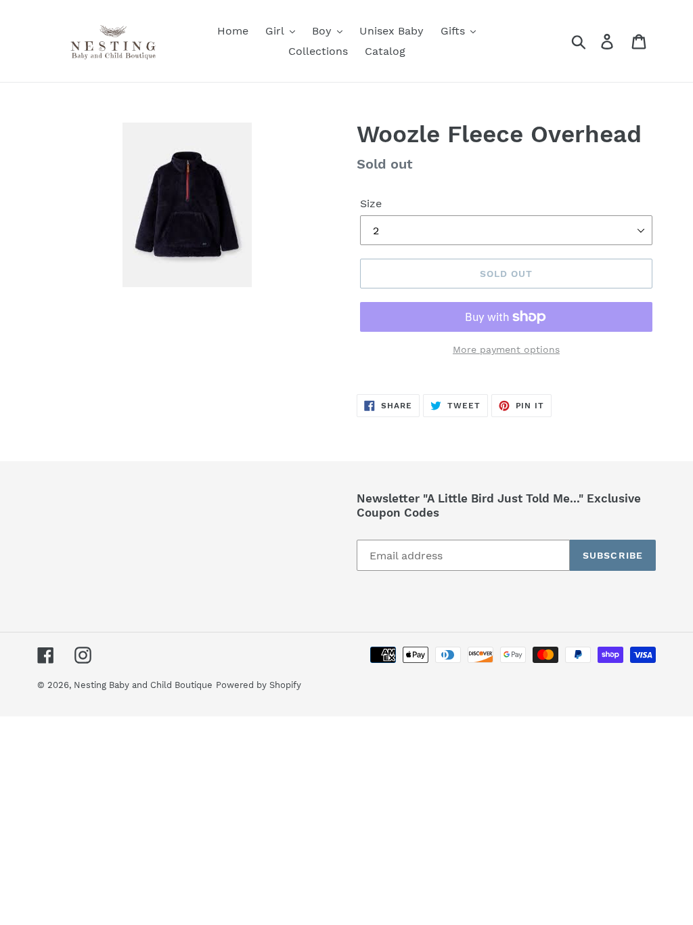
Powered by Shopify (258, 685)
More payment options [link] (506, 349)
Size (371, 203)
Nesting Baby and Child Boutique (143, 685)
